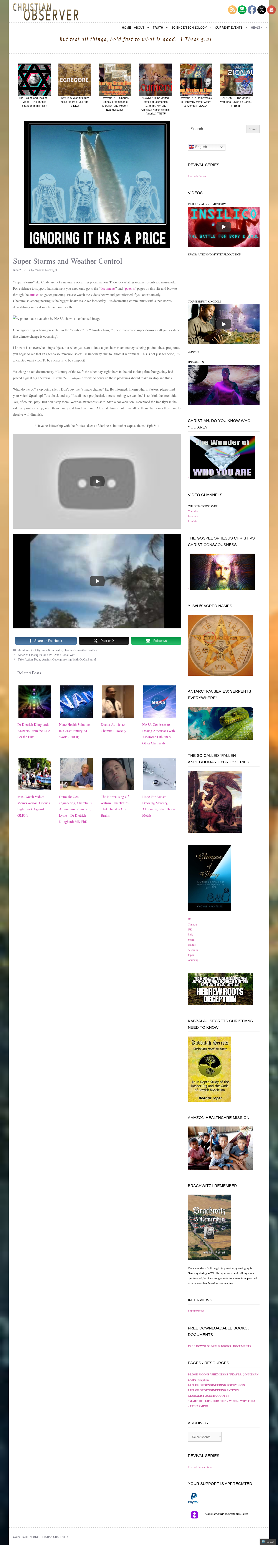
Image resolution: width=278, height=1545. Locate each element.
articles (35, 294)
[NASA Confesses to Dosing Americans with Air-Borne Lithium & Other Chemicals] (159, 714)
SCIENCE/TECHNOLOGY (189, 27)
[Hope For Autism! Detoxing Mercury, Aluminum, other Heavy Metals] (159, 787)
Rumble (192, 521)
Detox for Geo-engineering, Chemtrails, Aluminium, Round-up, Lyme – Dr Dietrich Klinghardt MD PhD (76, 809)
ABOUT (139, 27)
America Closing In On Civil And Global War (46, 655)
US (189, 919)
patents (130, 288)
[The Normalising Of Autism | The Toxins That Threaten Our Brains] (118, 787)
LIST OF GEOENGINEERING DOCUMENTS (216, 1385)
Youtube (193, 511)
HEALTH (257, 27)
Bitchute (193, 516)
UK (190, 929)
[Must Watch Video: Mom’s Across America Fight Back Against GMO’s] (34, 787)
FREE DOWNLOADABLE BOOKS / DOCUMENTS (219, 1346)
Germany (193, 960)
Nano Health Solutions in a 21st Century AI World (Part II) (74, 730)
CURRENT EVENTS (229, 27)
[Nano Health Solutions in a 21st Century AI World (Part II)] (76, 714)
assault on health (52, 650)
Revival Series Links (200, 1467)
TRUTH (158, 27)
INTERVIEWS (196, 1311)
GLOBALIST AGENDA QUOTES (208, 1395)
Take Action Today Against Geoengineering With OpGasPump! (57, 659)
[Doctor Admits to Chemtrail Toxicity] (118, 714)
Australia (193, 950)
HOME (126, 27)
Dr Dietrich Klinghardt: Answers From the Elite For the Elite (33, 730)
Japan (191, 955)
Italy (190, 934)
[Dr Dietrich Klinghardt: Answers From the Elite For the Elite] (34, 714)
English (200, 147)
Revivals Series (197, 176)
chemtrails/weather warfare (80, 650)
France (192, 945)
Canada (192, 924)
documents (108, 288)
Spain (191, 940)
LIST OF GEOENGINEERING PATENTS (213, 1390)
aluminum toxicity (29, 650)
